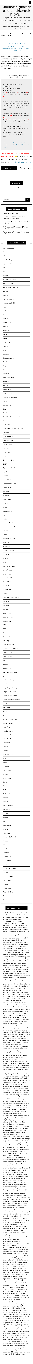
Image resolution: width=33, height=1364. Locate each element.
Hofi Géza (6, 542)
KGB (4, 629)
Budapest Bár (7, 393)
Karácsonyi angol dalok (16, 43)
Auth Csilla (6, 311)
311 (4, 256)
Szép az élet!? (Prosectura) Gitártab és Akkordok (16, 223)
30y (4, 252)
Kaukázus (6, 609)
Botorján (6, 381)
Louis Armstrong (8, 680)
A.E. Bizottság (7, 260)
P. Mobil (5, 790)
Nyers (5, 762)
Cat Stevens (7, 405)
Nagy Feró (6, 727)
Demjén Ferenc (8, 444)
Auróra (5, 307)
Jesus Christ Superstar (10, 578)
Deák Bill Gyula (8, 436)
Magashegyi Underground (12, 688)
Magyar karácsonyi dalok (11, 699)
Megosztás (16, 188)
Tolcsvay (6, 872)
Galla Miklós (7, 499)
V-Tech (5, 884)
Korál (4, 660)
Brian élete (6, 385)
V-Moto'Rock (7, 880)
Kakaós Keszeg (8, 590)
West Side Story (8, 892)
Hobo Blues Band (9, 538)
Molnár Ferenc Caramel (11, 719)
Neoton (5, 747)
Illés (4, 562)
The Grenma (7, 860)
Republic (6, 817)
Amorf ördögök (8, 283)
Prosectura (6, 809)
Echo (4, 456)
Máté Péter (7, 707)
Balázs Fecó (7, 323)
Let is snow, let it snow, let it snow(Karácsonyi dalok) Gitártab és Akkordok (16, 48)
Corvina (5, 421)
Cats (4, 409)
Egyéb (5, 472)
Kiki (4, 633)
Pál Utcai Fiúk (7, 794)
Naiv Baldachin (8, 731)
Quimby (5, 813)
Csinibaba (6, 433)
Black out (6, 354)
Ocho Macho (7, 766)
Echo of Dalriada (8, 460)
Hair (4, 515)
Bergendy (6, 342)
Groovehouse (7, 511)
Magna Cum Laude (9, 692)
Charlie (5, 413)
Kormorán (6, 664)
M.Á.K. (5, 684)
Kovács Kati (7, 668)
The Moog (6, 864)
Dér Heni (6, 448)
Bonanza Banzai (8, 377)
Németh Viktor (8, 739)
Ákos (4, 268)
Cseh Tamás (7, 425)
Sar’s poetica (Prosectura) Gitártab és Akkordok (16, 228)
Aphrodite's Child (9, 303)
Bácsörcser (7, 315)
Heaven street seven (10, 523)
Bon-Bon (6, 374)
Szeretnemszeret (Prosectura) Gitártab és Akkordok (14, 218)
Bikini (4, 350)
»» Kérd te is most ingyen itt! (21, 162)
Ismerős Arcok (8, 570)
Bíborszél (6, 346)
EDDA (5, 464)
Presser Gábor (8, 805)
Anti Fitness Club (8, 299)
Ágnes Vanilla (7, 264)
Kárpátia (6, 601)
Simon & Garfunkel (9, 837)
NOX (4, 758)
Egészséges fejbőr (9, 468)
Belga (5, 334)
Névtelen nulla (8, 754)
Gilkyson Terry (7, 507)
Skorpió (5, 841)
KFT (4, 625)
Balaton (5, 319)
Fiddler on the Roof (9, 484)
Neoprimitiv (7, 743)
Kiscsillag (6, 641)
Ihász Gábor (7, 558)
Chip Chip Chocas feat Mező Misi (14, 417)
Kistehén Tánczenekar (10, 648)
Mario (5, 703)
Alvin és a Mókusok (9, 279)
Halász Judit (7, 519)
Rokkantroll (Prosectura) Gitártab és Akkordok (16, 233)
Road (4, 821)
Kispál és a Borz (8, 644)
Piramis (5, 798)
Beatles (5, 326)
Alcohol (5, 275)
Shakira (5, 829)
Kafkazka (6, 586)
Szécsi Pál (6, 853)
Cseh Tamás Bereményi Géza (13, 429)
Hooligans (6, 546)
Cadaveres (6, 401)
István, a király (7, 574)
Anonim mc (7, 295)
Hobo (5, 535)
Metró (5, 715)
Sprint (5, 849)
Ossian (5, 782)
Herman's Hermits (9, 527)
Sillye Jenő (6, 833)
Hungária (6, 554)
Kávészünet (7, 613)
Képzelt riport (7, 617)
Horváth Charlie (8, 550)
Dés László (6, 452)
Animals (5, 291)
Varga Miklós (7, 888)
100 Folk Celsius (8, 248)
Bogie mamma (8, 366)
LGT (4, 676)
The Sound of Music (9, 868)
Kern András (7, 621)
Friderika (6, 495)
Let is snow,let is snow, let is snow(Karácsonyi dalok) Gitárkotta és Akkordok (16, 145)
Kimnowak (6, 637)
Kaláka (5, 593)
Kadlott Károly (8, 582)
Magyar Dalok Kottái (10, 695)
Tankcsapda (7, 857)
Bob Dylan (6, 362)
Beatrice (6, 330)
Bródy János (7, 389)
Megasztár (6, 711)
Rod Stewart (7, 825)
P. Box (5, 786)
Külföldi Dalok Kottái (10, 672)
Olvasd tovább (9, 168)
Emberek (6, 476)
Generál (5, 503)
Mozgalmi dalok (8, 723)
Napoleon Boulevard (10, 735)
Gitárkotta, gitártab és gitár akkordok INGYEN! (16, 10)
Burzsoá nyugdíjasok (10, 397)
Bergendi (6, 338)
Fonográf (6, 491)
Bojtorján (6, 370)
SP (4, 845)
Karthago (6, 605)
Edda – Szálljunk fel (10, 214)
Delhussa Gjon (8, 440)
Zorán (5, 900)
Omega (5, 774)
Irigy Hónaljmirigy (9, 566)
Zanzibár (6, 896)
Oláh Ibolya (7, 770)
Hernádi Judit (7, 531)
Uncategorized (8, 876)
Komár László (7, 652)
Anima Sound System (10, 287)
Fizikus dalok (7, 487)
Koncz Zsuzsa (7, 656)
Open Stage (7, 778)
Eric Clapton (7, 480)
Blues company (8, 358)
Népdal (5, 751)
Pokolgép (6, 802)
